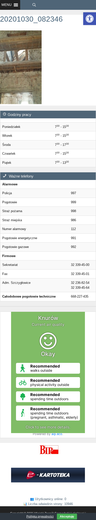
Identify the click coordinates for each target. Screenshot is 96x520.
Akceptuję (67, 516)
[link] (89, 18)
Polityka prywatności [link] (40, 516)
